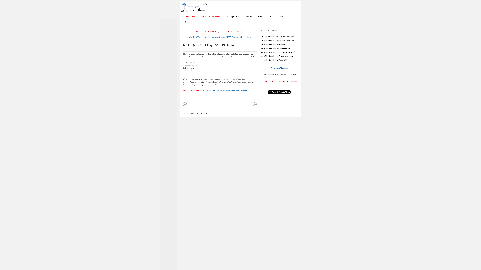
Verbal (260, 17)
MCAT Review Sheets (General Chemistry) (277, 37)
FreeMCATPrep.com (200, 113)
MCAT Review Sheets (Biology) (273, 44)
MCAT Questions (233, 17)
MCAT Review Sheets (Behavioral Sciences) (278, 52)
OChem (280, 17)
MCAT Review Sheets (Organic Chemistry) (277, 41)
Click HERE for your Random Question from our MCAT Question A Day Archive (220, 37)
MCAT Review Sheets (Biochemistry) (275, 48)
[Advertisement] (254, 7)
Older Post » (255, 104)
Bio (270, 17)
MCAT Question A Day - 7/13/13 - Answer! (210, 45)
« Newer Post (185, 104)
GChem (188, 22)
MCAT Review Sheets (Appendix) (274, 60)
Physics (249, 17)
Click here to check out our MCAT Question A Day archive (223, 90)
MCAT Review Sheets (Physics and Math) (277, 56)
